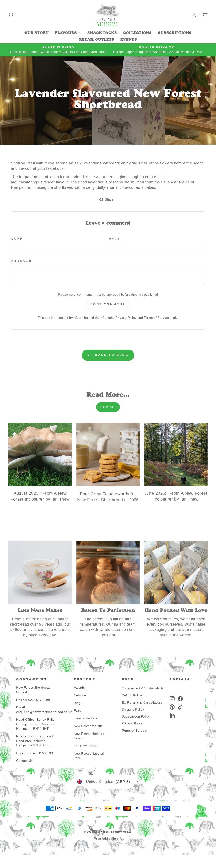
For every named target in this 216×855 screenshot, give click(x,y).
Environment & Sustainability (143, 688)
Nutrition (80, 695)
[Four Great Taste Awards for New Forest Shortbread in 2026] (108, 454)
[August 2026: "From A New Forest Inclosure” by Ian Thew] (40, 454)
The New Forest (85, 745)
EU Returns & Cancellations (142, 702)
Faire (77, 710)
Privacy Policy (125, 317)
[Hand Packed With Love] (176, 572)
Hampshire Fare (85, 718)
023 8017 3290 (39, 700)
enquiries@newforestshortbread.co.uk (44, 712)
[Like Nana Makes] (40, 572)
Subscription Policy (136, 716)
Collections (137, 33)
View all (108, 406)
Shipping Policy (133, 709)
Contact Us (24, 760)
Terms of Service (156, 317)
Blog (77, 703)
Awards (79, 687)
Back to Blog (111, 355)
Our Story (36, 33)
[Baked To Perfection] (108, 572)
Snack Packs (102, 33)
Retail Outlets (96, 40)
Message (21, 260)
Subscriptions (175, 33)
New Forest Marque (88, 726)
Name (17, 238)
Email (116, 238)
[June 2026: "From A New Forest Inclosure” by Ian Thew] (176, 454)
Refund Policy (132, 695)
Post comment (107, 304)
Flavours (66, 33)
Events (128, 40)
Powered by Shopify (108, 838)
